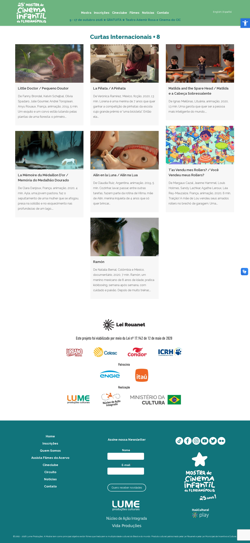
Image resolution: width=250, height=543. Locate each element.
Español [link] (227, 11)
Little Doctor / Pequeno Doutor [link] (43, 88)
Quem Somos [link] (50, 450)
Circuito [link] (50, 472)
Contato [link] (50, 486)
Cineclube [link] (50, 465)
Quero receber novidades (126, 487)
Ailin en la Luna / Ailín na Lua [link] (115, 175)
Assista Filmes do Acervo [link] (50, 458)
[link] (245, 23)
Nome (127, 450)
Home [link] (50, 436)
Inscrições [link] (50, 443)
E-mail (127, 465)
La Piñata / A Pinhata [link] (109, 88)
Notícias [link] (50, 479)
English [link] (217, 11)
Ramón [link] (98, 262)
